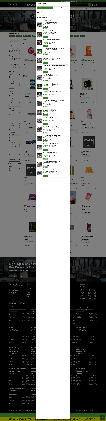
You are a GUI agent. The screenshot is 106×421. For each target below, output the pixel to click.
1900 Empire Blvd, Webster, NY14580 (50, 67)
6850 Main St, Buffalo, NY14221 (49, 32)
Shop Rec (46, 28)
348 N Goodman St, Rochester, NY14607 (51, 58)
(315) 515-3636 (47, 78)
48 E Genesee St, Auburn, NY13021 (50, 75)
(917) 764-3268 (47, 148)
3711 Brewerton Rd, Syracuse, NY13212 (51, 119)
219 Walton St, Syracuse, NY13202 (50, 101)
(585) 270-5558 (47, 43)
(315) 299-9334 (47, 104)
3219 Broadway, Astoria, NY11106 (50, 171)
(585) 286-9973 (47, 52)
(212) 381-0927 (47, 165)
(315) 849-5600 (47, 95)
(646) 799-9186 (47, 156)
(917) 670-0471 (47, 174)
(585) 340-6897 (47, 61)
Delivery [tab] (62, 7)
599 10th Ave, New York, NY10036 (50, 153)
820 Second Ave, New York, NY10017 (50, 162)
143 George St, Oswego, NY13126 (50, 110)
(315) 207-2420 (47, 113)
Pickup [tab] (45, 7)
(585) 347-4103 (47, 69)
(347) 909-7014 (47, 139)
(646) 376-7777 (47, 26)
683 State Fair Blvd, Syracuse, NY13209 (51, 93)
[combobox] (51, 15)
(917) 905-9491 (47, 130)
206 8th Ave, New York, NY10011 (50, 23)
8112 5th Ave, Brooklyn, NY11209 (50, 136)
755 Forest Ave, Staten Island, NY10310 (51, 127)
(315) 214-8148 (47, 121)
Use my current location (43, 17)
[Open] (67, 15)
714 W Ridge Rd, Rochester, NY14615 (50, 49)
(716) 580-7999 (47, 35)
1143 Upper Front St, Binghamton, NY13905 (52, 84)
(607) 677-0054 (47, 87)
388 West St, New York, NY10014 (50, 145)
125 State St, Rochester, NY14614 (50, 40)
